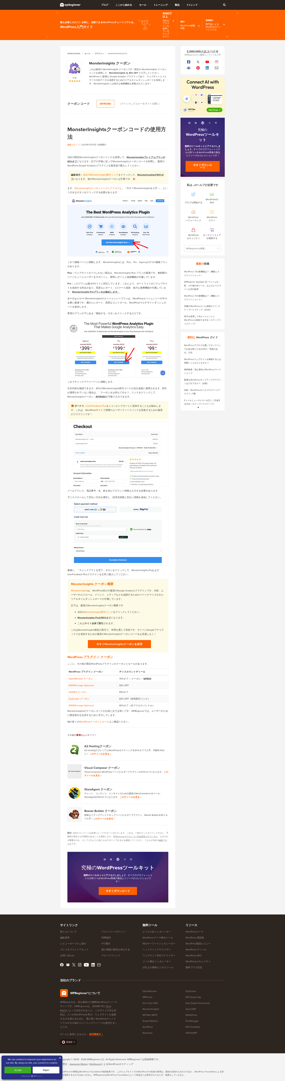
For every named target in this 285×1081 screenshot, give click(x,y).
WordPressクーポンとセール (94, 721)
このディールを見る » (100, 754)
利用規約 (106, 937)
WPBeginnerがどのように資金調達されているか (135, 836)
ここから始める (123, 5)
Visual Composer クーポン (102, 768)
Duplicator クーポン (79, 698)
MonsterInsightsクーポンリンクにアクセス (97, 188)
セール (142, 5)
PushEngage (192, 1021)
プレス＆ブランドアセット (74, 949)
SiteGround (95, 1064)
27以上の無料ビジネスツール (158, 967)
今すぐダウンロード (118, 891)
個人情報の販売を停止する (115, 949)
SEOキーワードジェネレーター (158, 943)
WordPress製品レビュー (198, 943)
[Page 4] (207, 407)
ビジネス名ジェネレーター (156, 931)
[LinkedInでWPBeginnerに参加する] (207, 68)
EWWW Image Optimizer (81, 685)
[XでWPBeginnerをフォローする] (198, 62)
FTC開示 (105, 943)
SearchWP (191, 1009)
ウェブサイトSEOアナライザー (158, 955)
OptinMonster (149, 991)
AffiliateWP (191, 1033)
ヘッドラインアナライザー (156, 949)
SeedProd (147, 1027)
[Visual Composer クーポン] (74, 771)
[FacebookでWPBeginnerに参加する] (188, 62)
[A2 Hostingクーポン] (74, 750)
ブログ (104, 5)
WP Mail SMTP (149, 1015)
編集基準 (65, 937)
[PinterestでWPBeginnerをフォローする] (198, 68)
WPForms (147, 997)
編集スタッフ (73, 144)
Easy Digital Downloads (198, 1003)
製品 (177, 5)
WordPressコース (195, 931)
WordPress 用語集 (195, 937)
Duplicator (191, 991)
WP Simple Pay (193, 997)
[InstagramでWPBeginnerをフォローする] (216, 62)
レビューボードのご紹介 (73, 943)
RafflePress (191, 1015)
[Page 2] (201, 407)
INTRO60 (105, 104)
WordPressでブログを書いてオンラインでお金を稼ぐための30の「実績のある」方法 (202, 349)
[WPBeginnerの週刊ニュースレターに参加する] (216, 68)
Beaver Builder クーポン (100, 811)
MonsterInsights (79, 590)
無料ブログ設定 (194, 967)
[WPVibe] (202, 96)
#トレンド (192, 5)
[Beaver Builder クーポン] (74, 814)
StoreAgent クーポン (98, 789)
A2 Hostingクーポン (97, 746)
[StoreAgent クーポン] (74, 793)
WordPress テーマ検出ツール (157, 937)
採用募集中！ (96, 1034)
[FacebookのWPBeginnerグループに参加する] (188, 68)
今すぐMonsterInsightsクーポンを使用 (119, 644)
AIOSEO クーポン (78, 692)
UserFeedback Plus (96, 406)
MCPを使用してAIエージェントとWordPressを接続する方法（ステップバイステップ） (202, 320)
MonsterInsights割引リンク (99, 612)
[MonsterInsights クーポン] (74, 68)
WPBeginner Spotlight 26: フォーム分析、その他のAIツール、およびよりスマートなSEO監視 (202, 285)
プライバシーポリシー (113, 931)
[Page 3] (204, 407)
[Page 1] (198, 407)
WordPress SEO (193, 955)
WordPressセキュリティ (198, 961)
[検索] (224, 5)
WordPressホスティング (120, 1064)
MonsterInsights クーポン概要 (92, 584)
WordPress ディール (196, 949)
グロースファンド (110, 955)
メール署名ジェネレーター (156, 961)
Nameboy (147, 1033)
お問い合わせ (67, 955)
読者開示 (102, 144)
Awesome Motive (79, 1064)
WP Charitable (193, 1027)
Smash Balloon (150, 1021)
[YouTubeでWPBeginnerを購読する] (207, 62)
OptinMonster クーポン (81, 678)
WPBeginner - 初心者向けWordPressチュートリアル (70, 5)
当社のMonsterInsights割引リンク (100, 174)
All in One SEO (150, 1003)
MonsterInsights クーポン (110, 63)
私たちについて (68, 931)
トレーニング (160, 5)
